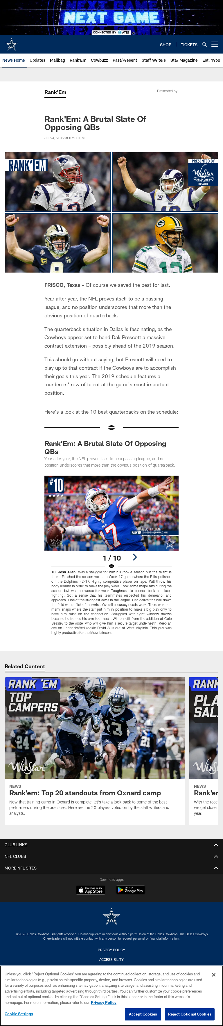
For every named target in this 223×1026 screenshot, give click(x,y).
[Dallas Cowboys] (111, 917)
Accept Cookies (143, 1014)
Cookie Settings (19, 1013)
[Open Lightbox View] (111, 559)
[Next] (134, 557)
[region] (111, 995)
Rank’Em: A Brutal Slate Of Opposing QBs (105, 447)
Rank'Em (55, 92)
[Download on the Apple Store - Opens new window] (90, 891)
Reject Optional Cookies (189, 1014)
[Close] (213, 974)
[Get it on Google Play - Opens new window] (130, 893)
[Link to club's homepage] (12, 42)
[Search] (204, 44)
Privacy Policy (111, 950)
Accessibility (111, 959)
